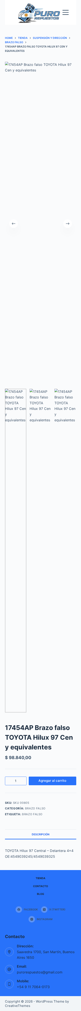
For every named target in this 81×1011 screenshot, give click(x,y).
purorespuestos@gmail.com (39, 972)
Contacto (40, 886)
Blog (40, 894)
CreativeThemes (17, 1006)
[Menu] (65, 12)
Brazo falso (35, 808)
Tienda (40, 878)
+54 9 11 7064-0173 (33, 987)
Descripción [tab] (40, 834)
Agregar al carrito (52, 781)
